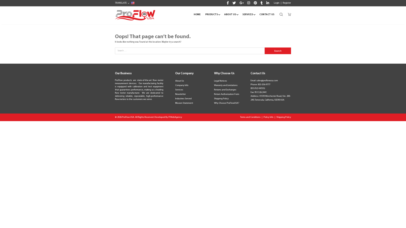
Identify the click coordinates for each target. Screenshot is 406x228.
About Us (230, 14)
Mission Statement (184, 103)
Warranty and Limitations (226, 85)
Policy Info (268, 117)
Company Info (181, 85)
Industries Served (183, 99)
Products (211, 14)
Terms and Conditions (250, 117)
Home (197, 14)
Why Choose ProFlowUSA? (226, 103)
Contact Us (266, 14)
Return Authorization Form (226, 94)
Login (276, 3)
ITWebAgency (175, 117)
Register (287, 3)
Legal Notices (220, 81)
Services (247, 14)
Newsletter (180, 94)
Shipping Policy (221, 99)
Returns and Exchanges (225, 90)
